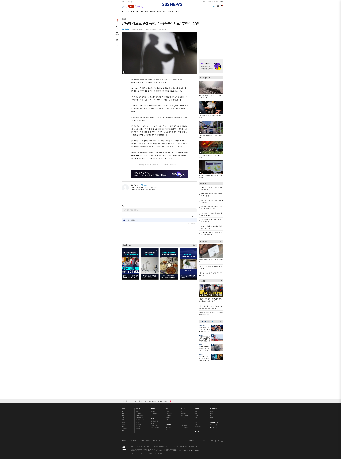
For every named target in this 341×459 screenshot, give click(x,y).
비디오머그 (183, 408)
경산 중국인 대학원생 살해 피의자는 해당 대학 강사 (144, 190)
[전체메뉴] (122, 11)
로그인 (209, 1)
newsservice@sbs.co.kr (171, 449)
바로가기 (197, 408)
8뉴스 (127, 11)
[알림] (222, 6)
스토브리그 (183, 417)
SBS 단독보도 (169, 413)
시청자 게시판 (198, 426)
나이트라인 (138, 424)
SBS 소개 (125, 441)
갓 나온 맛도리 (184, 425)
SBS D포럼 (212, 427)
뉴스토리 (138, 426)
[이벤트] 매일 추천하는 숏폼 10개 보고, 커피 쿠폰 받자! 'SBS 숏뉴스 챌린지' (150, 401)
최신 (123, 411)
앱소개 (196, 422)
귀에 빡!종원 (183, 413)
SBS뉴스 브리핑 (154, 425)
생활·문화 (152, 11)
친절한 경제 (168, 415)
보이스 (152, 423)
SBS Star (212, 425)
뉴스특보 (138, 428)
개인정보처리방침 (157, 440)
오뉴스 (137, 422)
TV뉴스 (177, 11)
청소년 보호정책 (195, 450)
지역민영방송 (204, 441)
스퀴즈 (211, 417)
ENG (204, 1)
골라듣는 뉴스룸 (154, 421)
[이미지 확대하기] (123, 72)
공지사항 (197, 431)
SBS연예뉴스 (213, 422)
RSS (196, 424)
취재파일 (170, 11)
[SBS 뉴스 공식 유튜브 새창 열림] (212, 441)
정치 (132, 11)
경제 (137, 11)
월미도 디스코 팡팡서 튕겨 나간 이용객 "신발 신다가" (144, 187)
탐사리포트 (168, 424)
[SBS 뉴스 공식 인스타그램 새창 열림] (222, 441)
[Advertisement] (159, 234)
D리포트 (168, 420)
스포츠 (159, 11)
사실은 (167, 411)
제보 (196, 413)
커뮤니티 (212, 415)
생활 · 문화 (124, 422)
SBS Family (193, 441)
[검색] (218, 6)
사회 (141, 11)
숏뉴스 (196, 417)
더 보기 (194, 245)
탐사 (167, 429)
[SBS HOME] (221, 2)
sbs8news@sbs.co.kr (173, 446)
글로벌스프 (201, 335)
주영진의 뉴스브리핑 (140, 420)
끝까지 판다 (168, 427)
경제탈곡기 (201, 354)
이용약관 (148, 440)
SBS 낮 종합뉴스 (155, 427)
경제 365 (168, 417)
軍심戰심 (153, 411)
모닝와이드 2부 (139, 417)
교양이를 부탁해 (202, 325)
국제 (146, 11)
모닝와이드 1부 (139, 415)
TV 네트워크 (124, 428)
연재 (167, 408)
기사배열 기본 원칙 (187, 450)
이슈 (123, 430)
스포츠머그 (183, 411)
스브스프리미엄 (213, 408)
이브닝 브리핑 (154, 413)
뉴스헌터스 (138, 413)
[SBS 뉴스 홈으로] (172, 4)
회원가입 (216, 1)
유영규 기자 (134, 185)
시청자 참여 (134, 441)
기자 (196, 420)
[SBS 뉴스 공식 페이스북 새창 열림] (215, 441)
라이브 (196, 415)
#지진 (214, 6)
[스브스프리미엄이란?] (212, 321)
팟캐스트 (212, 413)
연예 (164, 11)
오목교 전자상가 (184, 427)
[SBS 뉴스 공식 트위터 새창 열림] (218, 441)
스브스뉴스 (183, 422)
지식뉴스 (212, 411)
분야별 (123, 408)
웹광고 (142, 440)
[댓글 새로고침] (127, 205)
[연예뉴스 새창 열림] (211, 66)
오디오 (152, 418)
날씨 (196, 411)
